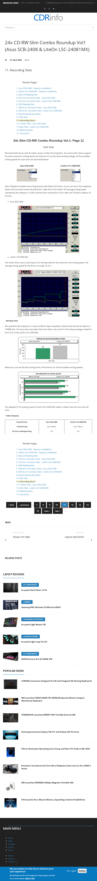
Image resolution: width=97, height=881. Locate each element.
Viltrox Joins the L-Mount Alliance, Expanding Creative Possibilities (53, 799)
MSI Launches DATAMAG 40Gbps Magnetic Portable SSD (47, 782)
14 (87, 505)
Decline (82, 871)
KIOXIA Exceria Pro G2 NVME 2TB (36, 659)
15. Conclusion (22, 133)
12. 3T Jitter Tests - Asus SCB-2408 (31, 123)
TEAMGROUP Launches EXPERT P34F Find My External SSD (48, 714)
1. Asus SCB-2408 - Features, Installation (33, 88)
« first (11, 505)
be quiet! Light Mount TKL (33, 624)
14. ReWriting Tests (24, 130)
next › (47, 511)
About (10, 850)
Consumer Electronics (33, 619)
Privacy (11, 858)
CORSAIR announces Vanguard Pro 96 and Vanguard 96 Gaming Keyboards (56, 681)
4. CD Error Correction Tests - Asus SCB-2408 (35, 98)
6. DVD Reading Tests (25, 104)
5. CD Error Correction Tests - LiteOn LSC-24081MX (38, 101)
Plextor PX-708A (21, 536)
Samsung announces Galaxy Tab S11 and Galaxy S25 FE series (50, 732)
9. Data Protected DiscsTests (28, 114)
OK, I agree (71, 871)
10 (57, 505)
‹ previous (24, 505)
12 (72, 505)
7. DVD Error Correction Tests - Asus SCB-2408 (36, 107)
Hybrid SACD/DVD (74, 536)
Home (10, 838)
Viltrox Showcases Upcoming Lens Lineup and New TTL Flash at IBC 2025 (55, 748)
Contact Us (12, 862)
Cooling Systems (30, 636)
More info (30, 878)
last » (57, 511)
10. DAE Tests (22, 117)
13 (80, 505)
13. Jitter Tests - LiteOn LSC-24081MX (32, 127)
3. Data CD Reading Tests (27, 94)
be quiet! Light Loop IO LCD (34, 641)
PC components (30, 585)
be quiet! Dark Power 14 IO (34, 590)
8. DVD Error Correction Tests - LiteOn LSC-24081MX (39, 110)
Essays (11, 847)
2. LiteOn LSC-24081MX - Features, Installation (36, 91)
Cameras (27, 602)
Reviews (11, 844)
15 (38, 511)
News (10, 841)
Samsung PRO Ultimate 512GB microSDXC (41, 607)
